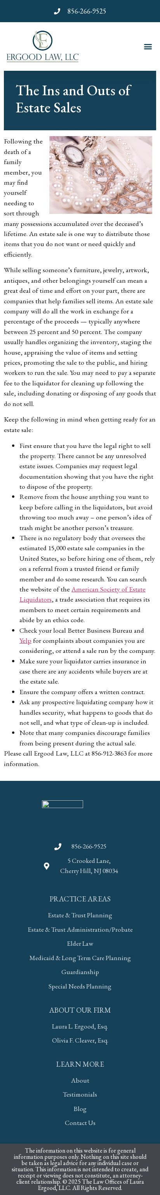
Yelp (25, 640)
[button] (147, 46)
